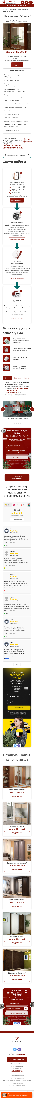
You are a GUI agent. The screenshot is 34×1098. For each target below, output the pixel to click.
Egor (11, 642)
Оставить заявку (17, 200)
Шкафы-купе (16, 10)
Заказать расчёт (17, 64)
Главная (6, 10)
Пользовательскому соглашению (18, 714)
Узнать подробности (27, 140)
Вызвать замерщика (17, 239)
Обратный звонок (17, 1059)
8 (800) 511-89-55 (18, 187)
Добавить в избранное (17, 1075)
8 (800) (17, 1054)
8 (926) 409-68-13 (18, 193)
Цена (6, 378)
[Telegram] (15, 745)
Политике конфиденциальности (18, 713)
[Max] (18, 745)
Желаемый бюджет (18, 450)
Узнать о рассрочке (17, 278)
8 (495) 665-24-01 (18, 190)
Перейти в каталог (17, 318)
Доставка (17, 378)
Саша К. (12, 574)
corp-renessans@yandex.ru (17, 1063)
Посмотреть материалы (17, 477)
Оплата (26, 378)
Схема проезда (17, 1071)
